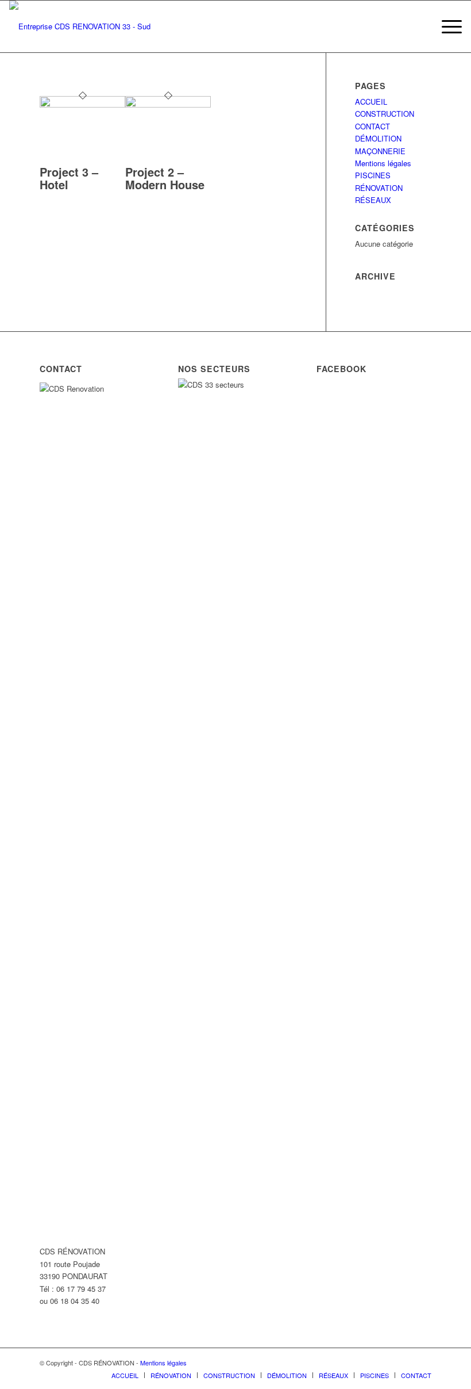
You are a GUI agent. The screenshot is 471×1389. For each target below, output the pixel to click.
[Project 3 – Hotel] (82, 104)
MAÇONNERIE (380, 151)
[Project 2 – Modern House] (168, 104)
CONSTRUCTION (384, 113)
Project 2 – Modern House (164, 178)
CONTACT (372, 126)
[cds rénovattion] (86, 26)
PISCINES (373, 175)
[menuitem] (446, 26)
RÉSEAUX (373, 199)
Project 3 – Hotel (69, 178)
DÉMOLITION (378, 138)
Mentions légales (383, 163)
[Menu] (446, 26)
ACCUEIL (371, 101)
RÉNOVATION (379, 187)
